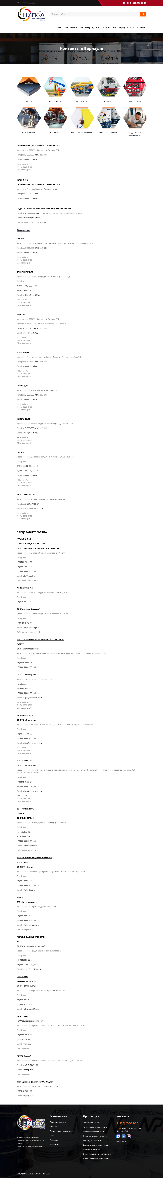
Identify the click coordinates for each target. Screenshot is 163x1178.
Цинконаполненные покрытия (96, 1145)
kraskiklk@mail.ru (30, 845)
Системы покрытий (91, 1122)
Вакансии (54, 1140)
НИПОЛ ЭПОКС (81, 101)
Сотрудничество (126, 27)
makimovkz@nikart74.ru (33, 508)
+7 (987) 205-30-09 (24, 999)
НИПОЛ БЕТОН (28, 132)
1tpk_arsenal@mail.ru (31, 1009)
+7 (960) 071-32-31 (24, 1004)
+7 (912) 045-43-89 (24, 601)
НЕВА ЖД (108, 101)
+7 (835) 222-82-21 (24, 880)
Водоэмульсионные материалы (97, 1154)
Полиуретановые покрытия (95, 1136)
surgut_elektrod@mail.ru (33, 697)
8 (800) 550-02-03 (32, 155)
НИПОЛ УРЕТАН (55, 101)
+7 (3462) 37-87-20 (24, 688)
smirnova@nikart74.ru (32, 218)
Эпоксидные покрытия (93, 1140)
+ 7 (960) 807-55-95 (24, 960)
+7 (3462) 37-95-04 (24, 662)
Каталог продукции (89, 27)
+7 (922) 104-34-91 (24, 566)
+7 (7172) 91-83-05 (32, 1065)
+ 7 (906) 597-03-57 (24, 836)
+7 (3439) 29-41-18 (24, 562)
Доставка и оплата (58, 1122)
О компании (71, 27)
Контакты (141, 27)
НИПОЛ (28, 101)
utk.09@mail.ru (29, 576)
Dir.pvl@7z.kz (28, 1095)
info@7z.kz (27, 1044)
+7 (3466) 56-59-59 (24, 734)
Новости (58, 27)
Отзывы (53, 1135)
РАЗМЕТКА (55, 132)
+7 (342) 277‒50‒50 (24, 916)
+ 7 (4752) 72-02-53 (24, 832)
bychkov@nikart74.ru (31, 295)
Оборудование (109, 27)
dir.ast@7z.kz (28, 1070)
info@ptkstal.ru (29, 890)
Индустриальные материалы (96, 1158)
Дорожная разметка (92, 1149)
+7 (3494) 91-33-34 (24, 782)
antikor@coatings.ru (31, 627)
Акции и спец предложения (62, 1131)
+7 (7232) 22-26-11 (24, 1034)
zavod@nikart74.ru (30, 159)
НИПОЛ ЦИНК (135, 101)
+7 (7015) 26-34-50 (24, 1091)
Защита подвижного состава (96, 1131)
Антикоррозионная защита (95, 1127)
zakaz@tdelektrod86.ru (32, 743)
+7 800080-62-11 (32, 213)
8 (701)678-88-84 (32, 504)
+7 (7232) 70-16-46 (24, 1039)
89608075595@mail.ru (32, 969)
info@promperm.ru (31, 925)
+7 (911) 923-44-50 (24, 290)
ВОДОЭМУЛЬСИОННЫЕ (81, 132)
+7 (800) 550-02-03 (24, 571)
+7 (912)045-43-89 (24, 623)
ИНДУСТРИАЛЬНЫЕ (108, 132)
